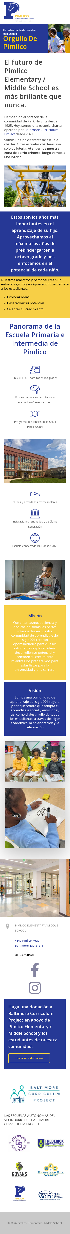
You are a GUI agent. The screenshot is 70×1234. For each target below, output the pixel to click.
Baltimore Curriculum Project (31, 131)
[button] (63, 12)
